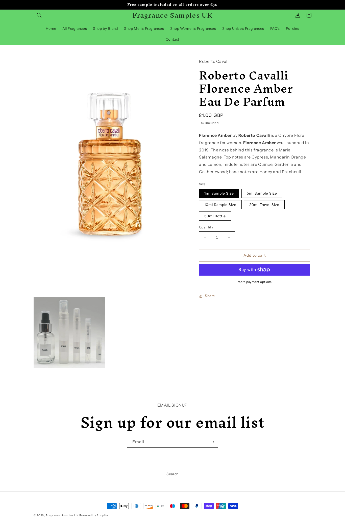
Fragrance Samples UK (62, 515)
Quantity (206, 227)
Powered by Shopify (93, 515)
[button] (39, 15)
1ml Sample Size (219, 193)
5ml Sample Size (262, 193)
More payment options (255, 282)
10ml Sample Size (220, 204)
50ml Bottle (215, 216)
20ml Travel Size (264, 204)
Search (172, 474)
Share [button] (210, 296)
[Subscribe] (212, 442)
